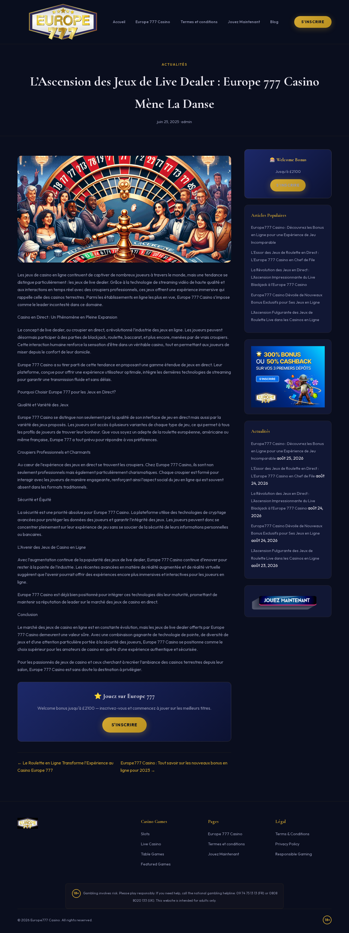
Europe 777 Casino (153, 21)
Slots (145, 833)
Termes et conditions (199, 21)
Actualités (174, 64)
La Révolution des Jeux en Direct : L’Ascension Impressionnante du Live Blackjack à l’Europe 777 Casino (283, 277)
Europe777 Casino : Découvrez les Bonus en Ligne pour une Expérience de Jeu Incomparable (287, 235)
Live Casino (151, 843)
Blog (274, 21)
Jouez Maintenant (244, 21)
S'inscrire (312, 21)
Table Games (152, 854)
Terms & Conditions (292, 833)
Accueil (119, 21)
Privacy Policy (287, 843)
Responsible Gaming (293, 854)
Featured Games (156, 864)
